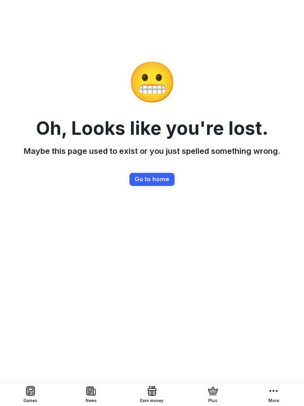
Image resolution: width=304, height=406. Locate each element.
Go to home (152, 179)
